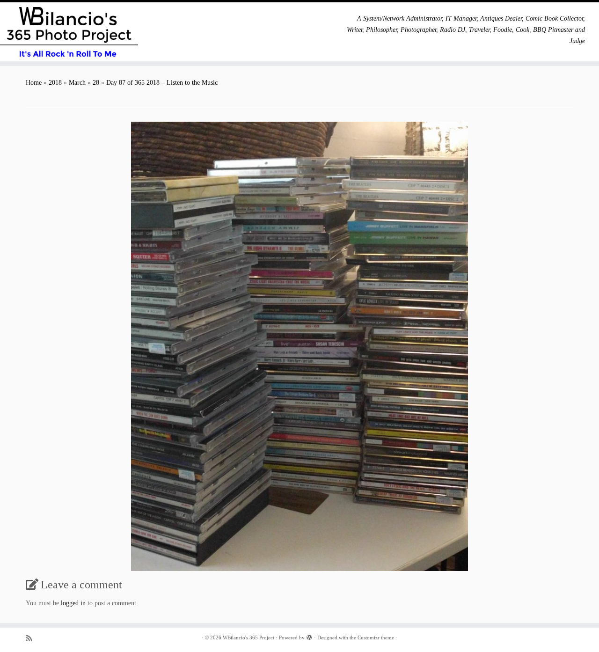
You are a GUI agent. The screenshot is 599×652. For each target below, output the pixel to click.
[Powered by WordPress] (309, 636)
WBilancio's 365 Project (248, 637)
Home (34, 82)
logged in (73, 603)
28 (96, 82)
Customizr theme (376, 637)
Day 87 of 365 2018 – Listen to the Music (162, 82)
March (77, 82)
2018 (55, 82)
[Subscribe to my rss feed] (32, 638)
